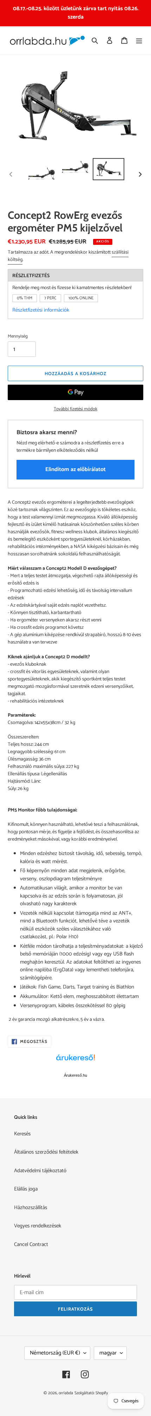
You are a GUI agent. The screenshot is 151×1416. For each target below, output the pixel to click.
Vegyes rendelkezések (37, 1225)
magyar (108, 1353)
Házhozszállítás (30, 1207)
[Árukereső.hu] (75, 1061)
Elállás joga (26, 1189)
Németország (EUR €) (55, 1353)
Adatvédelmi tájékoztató (40, 1170)
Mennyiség (18, 336)
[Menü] (139, 40)
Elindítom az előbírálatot (75, 469)
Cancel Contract (31, 1244)
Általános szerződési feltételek (46, 1152)
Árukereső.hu (75, 1075)
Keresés (22, 1133)
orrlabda (66, 1393)
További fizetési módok (75, 409)
